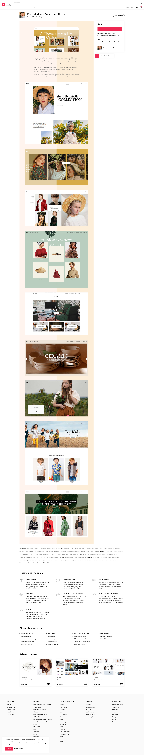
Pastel (83, 551)
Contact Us (10, 714)
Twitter (114, 712)
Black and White (64, 734)
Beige (40, 548)
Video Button (23, 563)
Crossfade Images (24, 560)
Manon (35, 734)
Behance (115, 722)
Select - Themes (112, 48)
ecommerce (89, 548)
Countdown (115, 557)
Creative (62, 709)
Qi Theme (36, 712)
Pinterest (35, 557)
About (9, 704)
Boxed (86, 554)
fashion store (110, 548)
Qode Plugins (37, 707)
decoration (82, 548)
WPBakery (31, 554)
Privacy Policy (11, 709)
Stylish (91, 551)
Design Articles (90, 707)
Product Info (81, 560)
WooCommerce (24, 554)
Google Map (33, 560)
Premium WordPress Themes (42, 704)
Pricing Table (61, 560)
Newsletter (10, 712)
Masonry (22, 557)
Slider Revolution (118, 551)
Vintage (97, 551)
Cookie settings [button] (18, 748)
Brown (44, 548)
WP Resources (90, 714)
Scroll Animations (79, 557)
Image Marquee (42, 560)
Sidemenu (42, 557)
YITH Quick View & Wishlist (59, 554)
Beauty (62, 727)
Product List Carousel (98, 560)
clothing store (74, 548)
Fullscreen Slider (69, 557)
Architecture (63, 724)
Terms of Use (11, 707)
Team (107, 560)
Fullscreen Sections (113, 554)
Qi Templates (37, 717)
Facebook (115, 709)
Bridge (35, 724)
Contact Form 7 (109, 551)
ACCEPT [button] (9, 748)
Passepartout (28, 557)
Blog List (99, 557)
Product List (88, 560)
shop (46, 551)
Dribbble (115, 719)
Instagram (115, 717)
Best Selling (63, 707)
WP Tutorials (89, 709)
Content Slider (107, 557)
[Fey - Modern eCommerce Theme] (56, 39)
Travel (61, 719)
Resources (129, 7)
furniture (117, 548)
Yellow (57, 548)
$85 (48, 563)
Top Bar (48, 557)
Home (29, 17)
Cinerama (36, 736)
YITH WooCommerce (72, 554)
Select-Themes (37, 563)
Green (49, 548)
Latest (62, 704)
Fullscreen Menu (102, 554)
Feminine (72, 551)
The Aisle (36, 731)
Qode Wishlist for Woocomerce (42, 719)
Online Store (35, 17)
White (53, 548)
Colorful (62, 551)
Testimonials (113, 560)
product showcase (39, 551)
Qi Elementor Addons (39, 709)
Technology (63, 722)
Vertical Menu (54, 557)
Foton (35, 729)
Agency (62, 712)
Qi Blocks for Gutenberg (40, 714)
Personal (62, 729)
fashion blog (102, 548)
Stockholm (36, 727)
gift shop (22, 551)
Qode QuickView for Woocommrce (43, 722)
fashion (96, 548)
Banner (94, 557)
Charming (56, 551)
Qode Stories (90, 712)
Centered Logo (93, 554)
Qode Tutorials (116, 707)
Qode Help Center (117, 704)
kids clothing (29, 551)
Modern (78, 551)
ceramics (66, 548)
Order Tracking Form (52, 560)
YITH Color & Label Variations (42, 554)
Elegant (67, 551)
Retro (87, 551)
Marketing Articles (91, 717)
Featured (88, 704)
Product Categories (71, 560)
